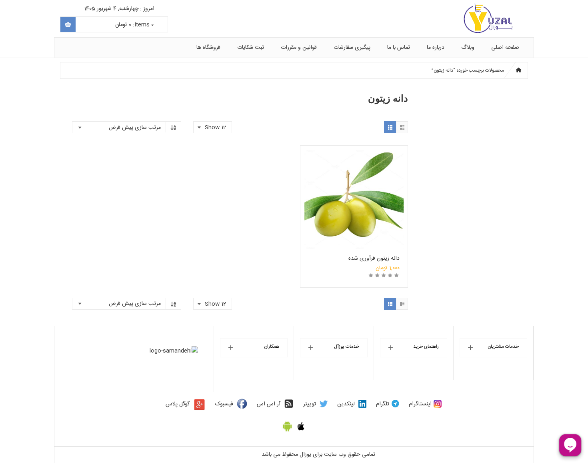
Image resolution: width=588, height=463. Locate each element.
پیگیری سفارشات (352, 47)
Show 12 (217, 174)
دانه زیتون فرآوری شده (374, 258)
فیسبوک (224, 404)
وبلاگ (467, 47)
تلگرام (382, 404)
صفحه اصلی (505, 47)
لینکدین (346, 404)
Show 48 (216, 208)
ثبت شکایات (250, 47)
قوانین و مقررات (299, 47)
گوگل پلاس (178, 404)
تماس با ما (398, 47)
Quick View (354, 187)
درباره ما (435, 47)
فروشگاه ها (208, 47)
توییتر (309, 404)
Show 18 (217, 185)
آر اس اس (268, 404)
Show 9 (218, 163)
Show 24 (216, 197)
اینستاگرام (420, 404)
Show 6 (218, 152)
